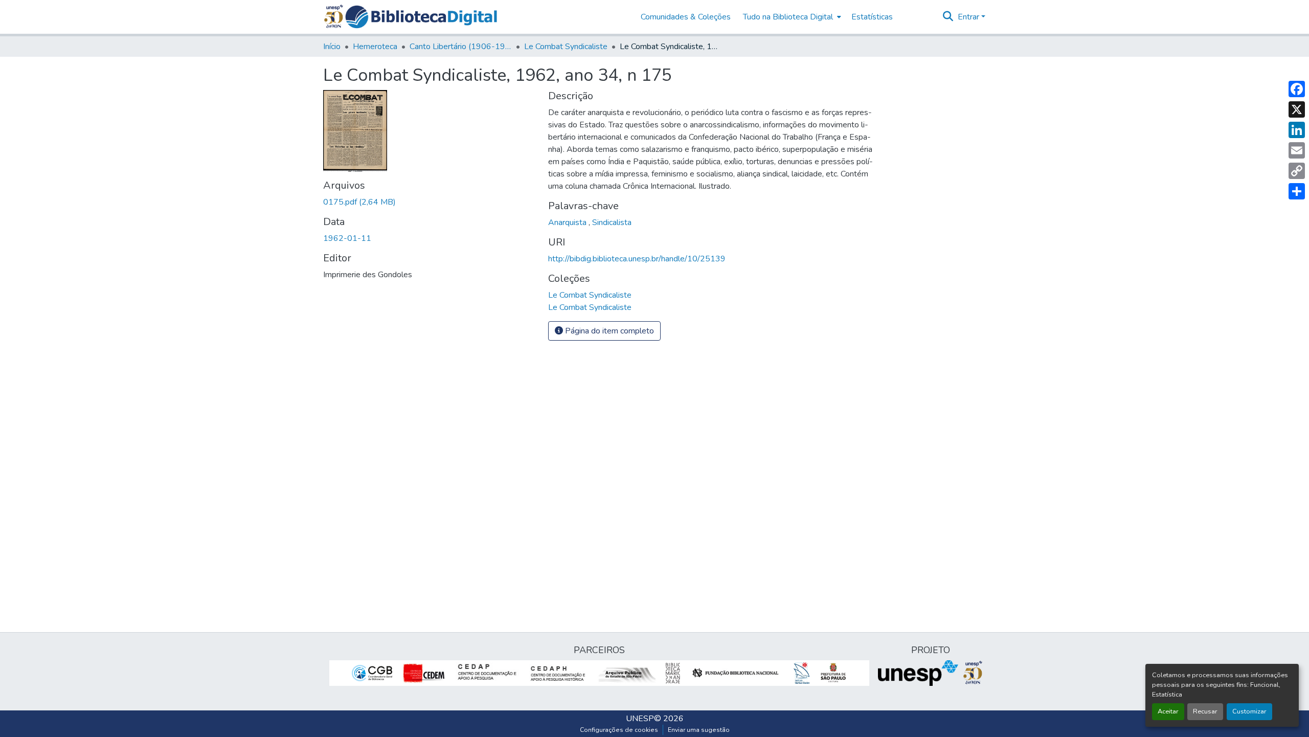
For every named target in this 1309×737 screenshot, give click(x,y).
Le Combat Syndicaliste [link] (565, 46)
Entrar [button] (969, 17)
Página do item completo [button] (608, 331)
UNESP (640, 718)
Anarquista (568, 222)
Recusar (1205, 711)
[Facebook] (1297, 89)
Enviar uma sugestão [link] (699, 730)
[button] (421, 17)
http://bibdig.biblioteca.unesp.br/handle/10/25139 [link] (637, 258)
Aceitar (1168, 711)
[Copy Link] (1297, 171)
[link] (429, 202)
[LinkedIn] (1297, 130)
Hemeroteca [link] (375, 46)
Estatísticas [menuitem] (872, 17)
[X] (1297, 109)
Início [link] (332, 46)
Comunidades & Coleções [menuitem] (686, 17)
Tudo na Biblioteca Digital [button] (788, 17)
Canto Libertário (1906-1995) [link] (461, 46)
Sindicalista (611, 222)
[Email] (1297, 150)
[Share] (1297, 191)
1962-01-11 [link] (347, 238)
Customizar (1249, 711)
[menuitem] (791, 17)
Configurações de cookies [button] (619, 730)
